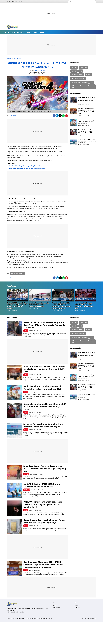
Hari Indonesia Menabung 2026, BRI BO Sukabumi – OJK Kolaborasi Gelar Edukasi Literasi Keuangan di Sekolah (43, 565)
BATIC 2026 (83, 67)
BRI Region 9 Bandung (78, 78)
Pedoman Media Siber (19, 618)
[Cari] (93, 1)
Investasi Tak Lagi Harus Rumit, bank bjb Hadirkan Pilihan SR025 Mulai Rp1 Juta (87, 141)
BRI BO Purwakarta (77, 75)
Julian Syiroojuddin (40, 70)
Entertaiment (20, 32)
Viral (8, 32)
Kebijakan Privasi (32, 618)
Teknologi (34, 32)
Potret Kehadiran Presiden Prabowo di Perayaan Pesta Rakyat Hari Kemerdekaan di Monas (84, 305)
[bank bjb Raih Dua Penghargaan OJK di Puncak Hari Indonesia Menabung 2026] (73, 122)
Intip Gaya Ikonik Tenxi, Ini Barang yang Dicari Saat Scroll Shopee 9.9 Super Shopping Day (44, 469)
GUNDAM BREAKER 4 (17, 273)
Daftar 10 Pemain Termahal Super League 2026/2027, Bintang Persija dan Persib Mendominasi (43, 504)
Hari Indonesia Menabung (79, 82)
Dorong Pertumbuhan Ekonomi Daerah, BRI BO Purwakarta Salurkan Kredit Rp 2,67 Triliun (86, 131)
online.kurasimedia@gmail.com (16, 612)
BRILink (88, 75)
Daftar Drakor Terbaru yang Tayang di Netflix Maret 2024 (27, 168)
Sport (28, 32)
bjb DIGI (73, 71)
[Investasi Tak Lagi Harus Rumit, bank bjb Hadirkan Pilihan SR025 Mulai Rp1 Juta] (73, 142)
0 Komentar (12, 116)
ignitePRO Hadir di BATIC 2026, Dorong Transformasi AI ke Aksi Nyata (41, 485)
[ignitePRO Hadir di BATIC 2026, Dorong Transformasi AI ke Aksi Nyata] (14, 490)
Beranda (9, 58)
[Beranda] (5, 32)
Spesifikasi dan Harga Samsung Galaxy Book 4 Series (26, 166)
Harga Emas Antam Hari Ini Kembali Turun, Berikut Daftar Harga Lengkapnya (44, 521)
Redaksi (9, 618)
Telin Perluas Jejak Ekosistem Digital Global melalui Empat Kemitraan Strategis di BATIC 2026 (86, 111)
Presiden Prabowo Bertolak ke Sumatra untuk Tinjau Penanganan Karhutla (39, 304)
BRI (81, 71)
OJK (92, 82)
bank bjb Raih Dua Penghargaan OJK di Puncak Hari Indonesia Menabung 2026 (87, 121)
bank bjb (74, 67)
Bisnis (13, 32)
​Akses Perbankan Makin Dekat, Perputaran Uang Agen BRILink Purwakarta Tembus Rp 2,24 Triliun (86, 100)
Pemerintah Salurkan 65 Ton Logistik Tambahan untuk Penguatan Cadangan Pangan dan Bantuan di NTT (61, 305)
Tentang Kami (43, 618)
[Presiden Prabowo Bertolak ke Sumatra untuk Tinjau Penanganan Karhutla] (40, 295)
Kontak (50, 618)
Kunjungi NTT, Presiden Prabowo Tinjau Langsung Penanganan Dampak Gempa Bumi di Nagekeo (17, 305)
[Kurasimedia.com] (12, 27)
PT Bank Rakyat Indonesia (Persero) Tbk (82, 87)
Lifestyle (42, 32)
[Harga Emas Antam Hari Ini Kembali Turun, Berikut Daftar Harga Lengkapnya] (14, 526)
